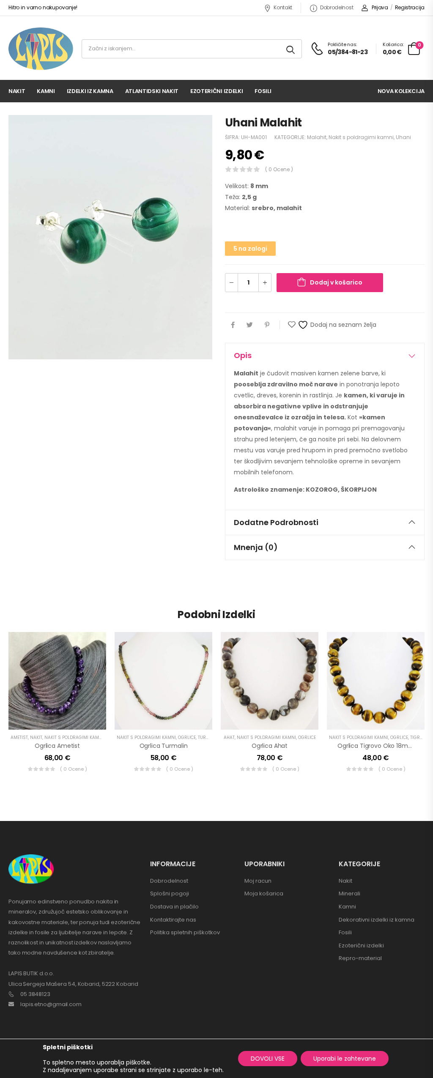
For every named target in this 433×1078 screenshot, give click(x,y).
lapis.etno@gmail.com (51, 1004)
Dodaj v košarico (336, 282)
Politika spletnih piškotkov (185, 932)
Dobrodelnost (336, 7)
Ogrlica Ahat (270, 745)
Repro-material (360, 958)
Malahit (316, 137)
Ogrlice (187, 737)
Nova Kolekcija (401, 91)
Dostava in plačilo (174, 907)
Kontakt (283, 7)
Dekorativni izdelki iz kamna (376, 920)
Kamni (46, 91)
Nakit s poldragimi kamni (361, 137)
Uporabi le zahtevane (344, 1058)
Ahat (229, 737)
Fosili (263, 91)
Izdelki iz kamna (90, 91)
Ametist (19, 737)
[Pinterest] (267, 325)
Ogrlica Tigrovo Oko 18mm (375, 745)
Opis (243, 355)
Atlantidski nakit (151, 91)
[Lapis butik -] (40, 48)
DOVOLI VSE (268, 1058)
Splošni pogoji (169, 893)
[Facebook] (233, 325)
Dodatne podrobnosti (276, 522)
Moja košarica (263, 893)
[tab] (324, 355)
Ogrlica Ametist (57, 745)
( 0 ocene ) (279, 169)
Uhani (403, 137)
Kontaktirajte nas (173, 920)
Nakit (16, 91)
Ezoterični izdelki (216, 91)
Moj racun (257, 881)
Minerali (349, 893)
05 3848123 (35, 994)
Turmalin (208, 737)
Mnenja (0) (256, 547)
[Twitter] (250, 325)
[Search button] (291, 48)
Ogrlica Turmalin (164, 745)
